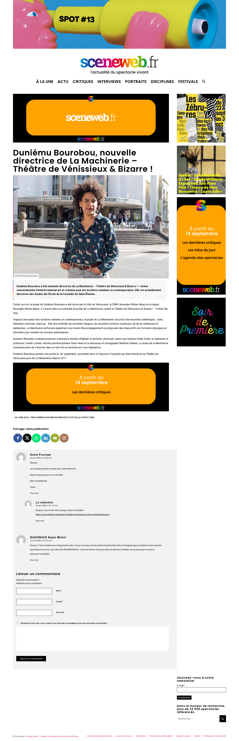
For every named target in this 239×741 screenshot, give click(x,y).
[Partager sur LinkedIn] (45, 438)
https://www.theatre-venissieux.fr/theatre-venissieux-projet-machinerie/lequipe (72, 514)
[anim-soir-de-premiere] (201, 345)
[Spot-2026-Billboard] (119, 47)
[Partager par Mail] (54, 438)
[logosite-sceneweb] (119, 64)
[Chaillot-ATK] (201, 193)
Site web (60, 612)
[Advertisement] (201, 369)
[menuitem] (44, 82)
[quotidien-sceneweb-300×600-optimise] (201, 293)
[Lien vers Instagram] (64, 438)
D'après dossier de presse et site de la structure (64, 417)
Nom (59, 590)
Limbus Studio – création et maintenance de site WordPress (52, 736)
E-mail (59, 601)
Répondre (34, 493)
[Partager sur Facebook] (17, 438)
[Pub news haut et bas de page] (91, 141)
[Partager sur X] (27, 438)
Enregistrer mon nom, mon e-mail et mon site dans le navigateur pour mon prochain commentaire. (64, 623)
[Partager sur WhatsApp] (36, 438)
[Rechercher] (202, 82)
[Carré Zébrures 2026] (201, 141)
